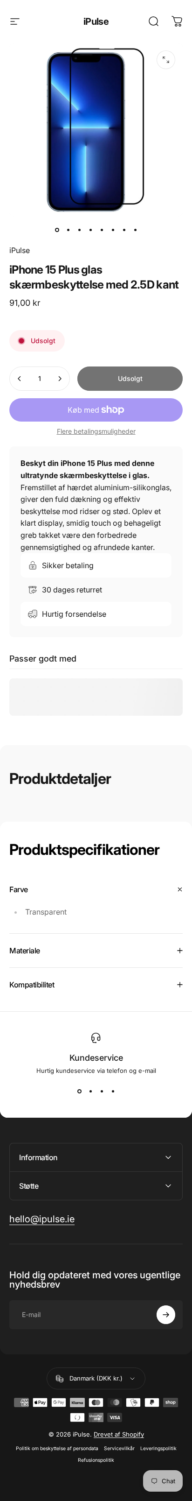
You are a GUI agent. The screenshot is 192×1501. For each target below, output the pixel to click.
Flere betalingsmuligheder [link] (96, 431)
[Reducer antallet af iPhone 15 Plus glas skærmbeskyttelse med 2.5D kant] (19, 378)
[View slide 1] (79, 1091)
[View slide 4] (112, 1091)
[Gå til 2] (68, 229)
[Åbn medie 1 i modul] (166, 59)
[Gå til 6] (112, 229)
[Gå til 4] (90, 229)
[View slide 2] (90, 1091)
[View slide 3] (101, 1091)
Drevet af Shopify (119, 1434)
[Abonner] (166, 1314)
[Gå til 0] (56, 229)
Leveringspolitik (158, 1448)
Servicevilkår (119, 1448)
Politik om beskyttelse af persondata (57, 1448)
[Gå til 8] (135, 229)
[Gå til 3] (79, 229)
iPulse (96, 21)
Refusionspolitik (96, 1460)
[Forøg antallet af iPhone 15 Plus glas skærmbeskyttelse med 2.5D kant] (59, 378)
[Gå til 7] (124, 229)
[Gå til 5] (101, 229)
